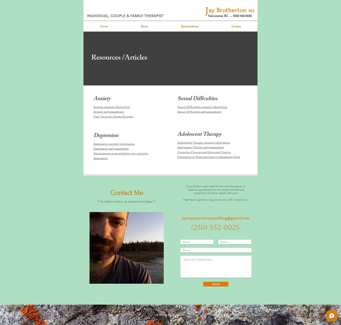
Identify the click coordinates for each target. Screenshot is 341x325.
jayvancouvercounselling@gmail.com (216, 218)
